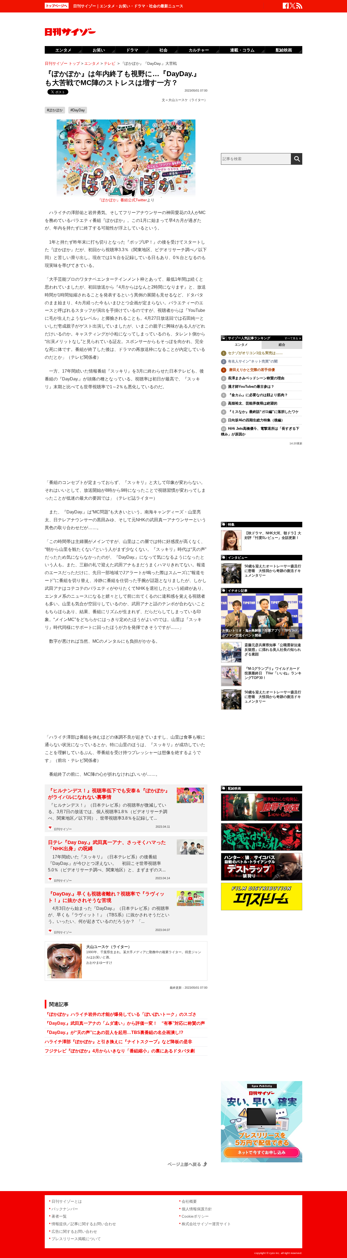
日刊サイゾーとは (67, 1201)
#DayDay (77, 110)
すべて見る (291, 338)
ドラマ (132, 50)
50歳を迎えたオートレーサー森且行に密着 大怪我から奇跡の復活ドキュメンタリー (273, 570)
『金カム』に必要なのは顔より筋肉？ (258, 395)
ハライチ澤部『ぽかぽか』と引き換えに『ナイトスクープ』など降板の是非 (118, 1041)
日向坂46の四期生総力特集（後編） (256, 420)
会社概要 (189, 1201)
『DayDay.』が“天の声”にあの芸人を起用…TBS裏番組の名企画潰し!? (114, 1032)
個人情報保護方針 (197, 1209)
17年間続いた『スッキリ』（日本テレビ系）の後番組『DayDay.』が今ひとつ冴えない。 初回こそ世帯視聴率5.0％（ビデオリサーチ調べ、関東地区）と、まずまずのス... (107, 863)
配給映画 (284, 50)
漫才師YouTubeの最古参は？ (251, 386)
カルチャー (199, 50)
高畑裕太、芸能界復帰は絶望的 (252, 403)
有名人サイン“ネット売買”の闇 (253, 361)
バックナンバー (65, 1209)
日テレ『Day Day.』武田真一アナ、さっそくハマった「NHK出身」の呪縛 (107, 845)
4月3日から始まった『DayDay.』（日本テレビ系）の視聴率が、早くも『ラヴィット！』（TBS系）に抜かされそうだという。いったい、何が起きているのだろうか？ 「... (108, 915)
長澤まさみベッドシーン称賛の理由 (256, 378)
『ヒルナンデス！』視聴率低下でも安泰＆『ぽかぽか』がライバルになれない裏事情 (109, 794)
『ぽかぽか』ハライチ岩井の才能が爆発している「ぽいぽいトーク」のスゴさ (121, 1014)
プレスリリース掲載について (76, 1239)
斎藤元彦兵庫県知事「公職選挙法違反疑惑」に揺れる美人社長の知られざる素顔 (273, 649)
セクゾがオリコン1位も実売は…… (255, 353)
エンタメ (241, 345)
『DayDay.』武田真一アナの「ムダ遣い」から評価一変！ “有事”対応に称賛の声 (125, 1023)
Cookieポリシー (195, 1216)
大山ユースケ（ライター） (187, 100)
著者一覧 (59, 1216)
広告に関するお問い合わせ (74, 1231)
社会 (163, 50)
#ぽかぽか (55, 110)
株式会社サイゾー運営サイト (206, 1224)
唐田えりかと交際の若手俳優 (251, 370)
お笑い (99, 50)
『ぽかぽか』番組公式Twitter (122, 200)
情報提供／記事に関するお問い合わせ (84, 1224)
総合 (282, 345)
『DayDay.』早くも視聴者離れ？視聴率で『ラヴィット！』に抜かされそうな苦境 (106, 897)
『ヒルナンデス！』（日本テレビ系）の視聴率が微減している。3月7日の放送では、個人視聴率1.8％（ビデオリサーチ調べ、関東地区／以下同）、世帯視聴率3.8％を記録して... (107, 811)
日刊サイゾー (63, 829)
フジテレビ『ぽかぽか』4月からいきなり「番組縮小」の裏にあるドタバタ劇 (120, 1051)
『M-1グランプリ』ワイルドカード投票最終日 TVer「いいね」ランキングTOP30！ (273, 673)
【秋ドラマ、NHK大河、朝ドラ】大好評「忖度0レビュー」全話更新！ (273, 535)
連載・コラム (242, 50)
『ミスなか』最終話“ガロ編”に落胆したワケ (263, 412)
